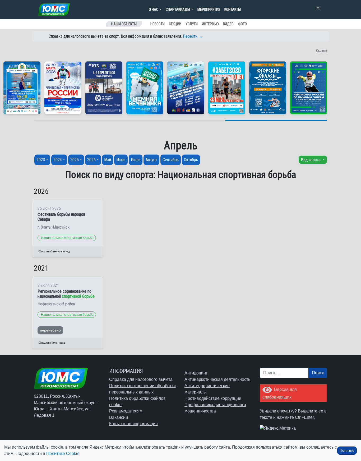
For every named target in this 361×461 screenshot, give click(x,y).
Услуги (192, 24)
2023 (40, 159)
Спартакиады (178, 9)
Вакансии (118, 417)
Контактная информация (133, 423)
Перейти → (193, 36)
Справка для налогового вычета (141, 379)
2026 (91, 159)
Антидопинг (195, 373)
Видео (228, 24)
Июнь (121, 159)
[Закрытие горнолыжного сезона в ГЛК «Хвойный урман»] (144, 87)
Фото (242, 24)
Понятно (347, 450)
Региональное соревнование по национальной (66, 294)
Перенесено (50, 330)
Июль (135, 159)
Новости (157, 24)
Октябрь (191, 159)
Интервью (210, 24)
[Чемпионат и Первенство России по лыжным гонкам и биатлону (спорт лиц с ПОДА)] (62, 87)
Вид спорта (311, 159)
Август (151, 159)
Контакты (232, 9)
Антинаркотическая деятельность (217, 379)
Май (107, 159)
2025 (74, 159)
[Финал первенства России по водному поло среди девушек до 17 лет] (185, 87)
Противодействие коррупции (212, 398)
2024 (57, 159)
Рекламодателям (125, 411)
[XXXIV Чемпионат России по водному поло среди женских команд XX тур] (21, 87)
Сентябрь (171, 159)
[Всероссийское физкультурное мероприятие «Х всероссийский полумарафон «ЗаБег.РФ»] (226, 87)
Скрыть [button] (321, 50)
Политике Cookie (63, 453)
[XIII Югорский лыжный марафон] (103, 87)
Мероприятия (208, 9)
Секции (175, 24)
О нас (153, 9)
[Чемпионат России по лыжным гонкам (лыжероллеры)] (308, 87)
